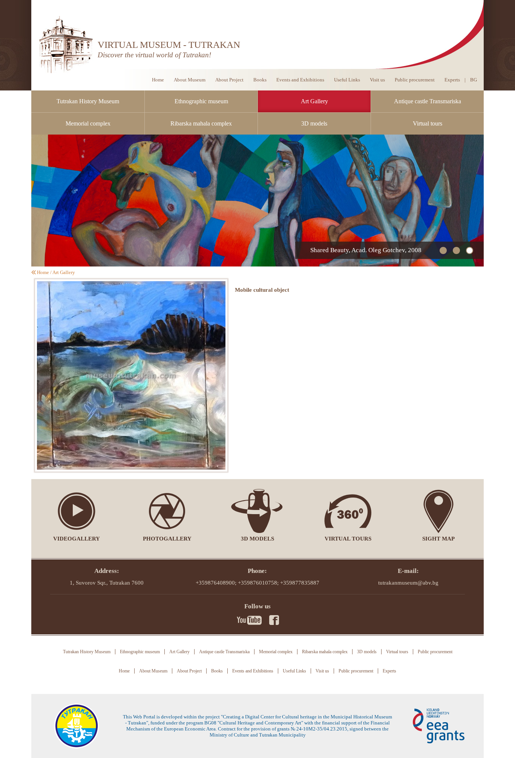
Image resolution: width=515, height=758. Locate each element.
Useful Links (347, 80)
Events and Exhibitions (300, 80)
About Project (229, 80)
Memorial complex (88, 123)
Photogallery (167, 539)
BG (473, 80)
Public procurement (415, 80)
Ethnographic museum (201, 101)
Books (260, 80)
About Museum (189, 80)
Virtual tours (427, 123)
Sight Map (438, 539)
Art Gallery (314, 101)
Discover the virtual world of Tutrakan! (154, 55)
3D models (314, 123)
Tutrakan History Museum (88, 101)
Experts (452, 80)
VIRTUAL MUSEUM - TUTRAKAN (169, 45)
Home (158, 80)
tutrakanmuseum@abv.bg (408, 583)
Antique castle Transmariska (427, 101)
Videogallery (76, 539)
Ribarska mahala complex (201, 123)
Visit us (377, 80)
